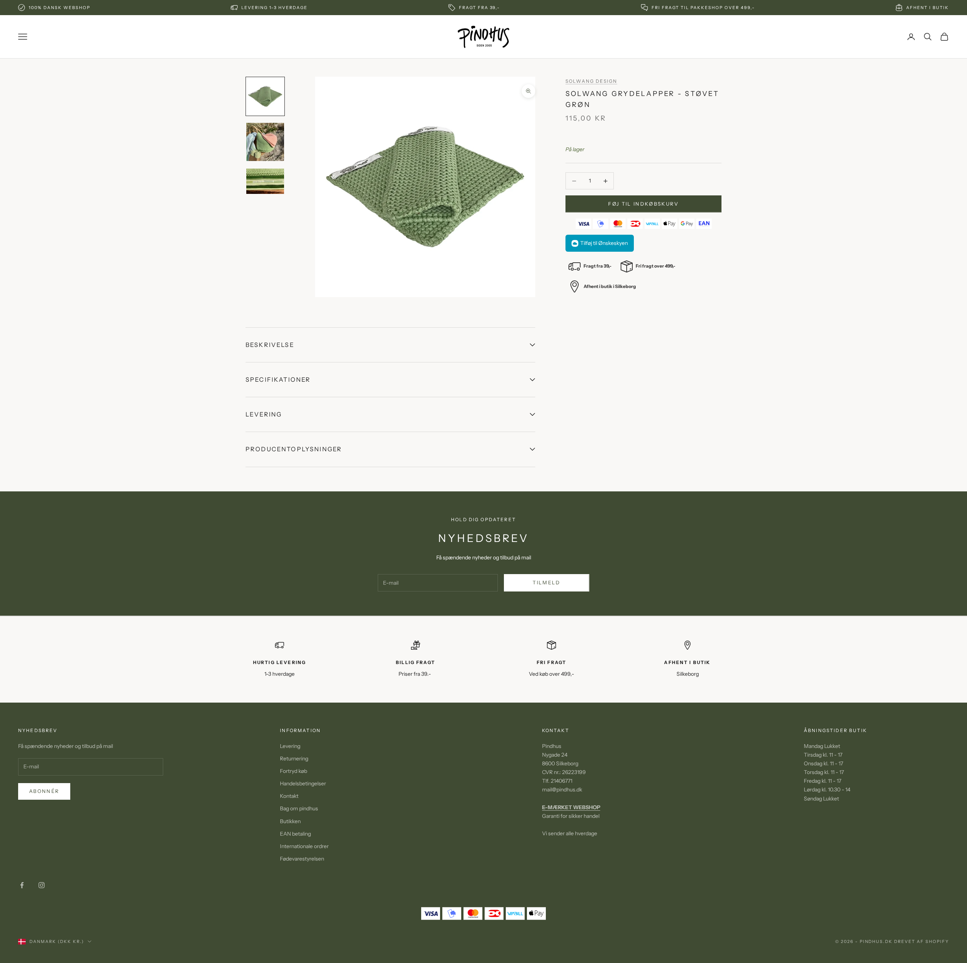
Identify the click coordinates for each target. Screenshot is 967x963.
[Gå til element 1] (265, 96)
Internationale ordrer (304, 846)
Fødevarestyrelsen (302, 858)
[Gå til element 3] (265, 181)
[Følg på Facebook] (22, 885)
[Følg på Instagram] (41, 885)
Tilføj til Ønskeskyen (604, 243)
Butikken (290, 821)
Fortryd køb (293, 771)
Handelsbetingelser (303, 783)
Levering (290, 746)
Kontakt (289, 796)
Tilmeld (546, 582)
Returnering (294, 758)
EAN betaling (295, 833)
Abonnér (44, 791)
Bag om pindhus (299, 808)
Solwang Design (591, 81)
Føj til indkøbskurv (643, 204)
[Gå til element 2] (265, 142)
